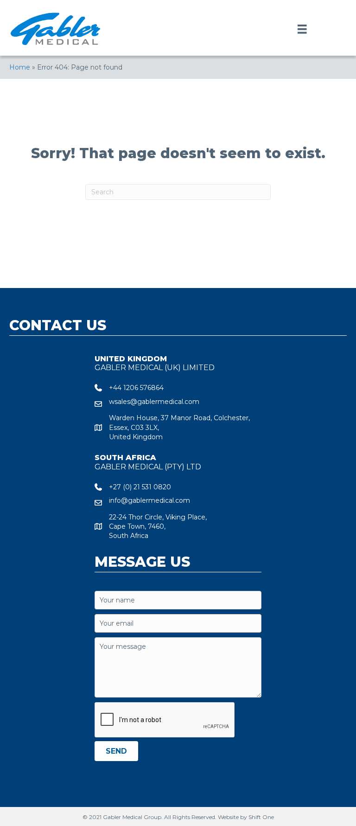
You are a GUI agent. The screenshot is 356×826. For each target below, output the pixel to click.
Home (19, 67)
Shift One (261, 816)
